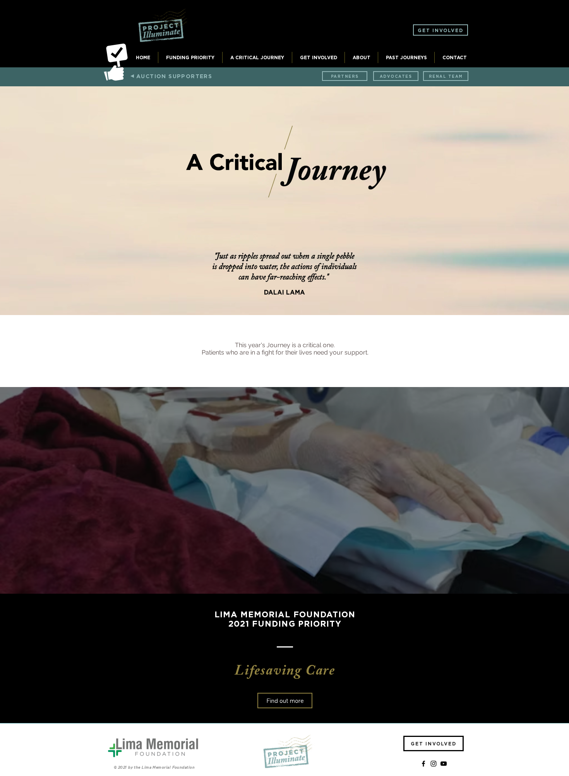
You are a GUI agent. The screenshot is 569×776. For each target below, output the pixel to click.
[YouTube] (443, 763)
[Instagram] (433, 763)
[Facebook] (423, 763)
